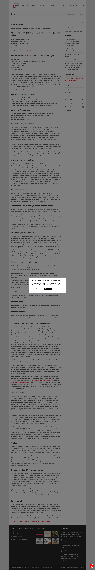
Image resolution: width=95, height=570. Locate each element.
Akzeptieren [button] (48, 288)
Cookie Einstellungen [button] (38, 289)
